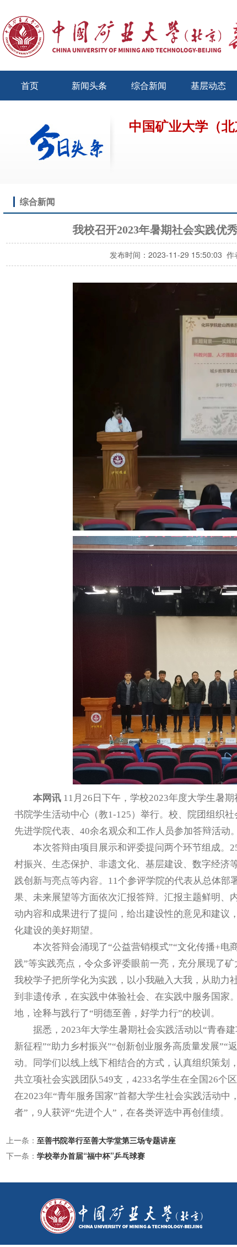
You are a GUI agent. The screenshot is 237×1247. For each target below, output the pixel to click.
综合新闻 (148, 85)
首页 (30, 85)
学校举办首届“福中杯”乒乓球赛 (91, 1155)
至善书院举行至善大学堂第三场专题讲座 (106, 1139)
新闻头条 (89, 85)
